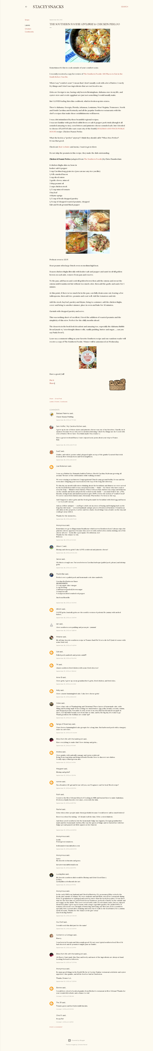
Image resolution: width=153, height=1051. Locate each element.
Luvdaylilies (60, 874)
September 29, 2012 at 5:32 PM (66, 788)
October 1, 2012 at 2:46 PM (64, 1022)
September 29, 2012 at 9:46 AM (66, 718)
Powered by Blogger (78, 1040)
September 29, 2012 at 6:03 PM (66, 830)
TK (57, 665)
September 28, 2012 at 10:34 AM (66, 553)
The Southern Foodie (93, 159)
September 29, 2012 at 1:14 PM (66, 762)
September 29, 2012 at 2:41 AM (66, 684)
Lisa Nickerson (62, 466)
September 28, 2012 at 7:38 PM (66, 630)
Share (52, 383)
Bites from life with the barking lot (69, 739)
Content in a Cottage (64, 935)
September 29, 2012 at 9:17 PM (66, 885)
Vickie (58, 703)
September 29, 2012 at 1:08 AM (66, 671)
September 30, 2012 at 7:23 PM (66, 981)
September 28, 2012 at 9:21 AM (66, 540)
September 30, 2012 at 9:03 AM (66, 916)
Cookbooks (29, 32)
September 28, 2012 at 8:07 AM (66, 445)
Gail (57, 652)
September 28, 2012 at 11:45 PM (66, 645)
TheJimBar (60, 574)
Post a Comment (56, 1027)
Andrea (59, 752)
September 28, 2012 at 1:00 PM (66, 603)
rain (57, 624)
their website (64, 147)
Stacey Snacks (48, 6)
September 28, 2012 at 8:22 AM (66, 460)
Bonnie (59, 988)
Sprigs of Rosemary (64, 724)
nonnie (59, 782)
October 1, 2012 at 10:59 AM (65, 996)
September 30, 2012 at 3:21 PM (66, 947)
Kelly (58, 690)
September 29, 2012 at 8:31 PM (66, 868)
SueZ (58, 451)
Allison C (59, 546)
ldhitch (58, 609)
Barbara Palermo (62, 413)
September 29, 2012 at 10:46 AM (66, 732)
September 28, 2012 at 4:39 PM (66, 617)
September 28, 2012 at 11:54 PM (66, 658)
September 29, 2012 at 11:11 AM (66, 745)
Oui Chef (59, 922)
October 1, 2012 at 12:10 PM (65, 1009)
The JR (59, 1003)
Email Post (58, 398)
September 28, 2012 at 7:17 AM (66, 420)
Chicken (28, 29)
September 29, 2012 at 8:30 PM (66, 849)
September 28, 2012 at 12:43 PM (66, 568)
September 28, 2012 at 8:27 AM (66, 519)
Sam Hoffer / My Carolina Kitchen (69, 426)
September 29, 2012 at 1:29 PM (66, 775)
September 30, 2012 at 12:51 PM (66, 928)
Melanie (59, 637)
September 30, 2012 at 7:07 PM (66, 962)
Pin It (52, 380)
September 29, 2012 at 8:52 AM (66, 697)
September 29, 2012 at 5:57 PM (66, 803)
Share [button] (27, 20)
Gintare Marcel (82, 1044)
